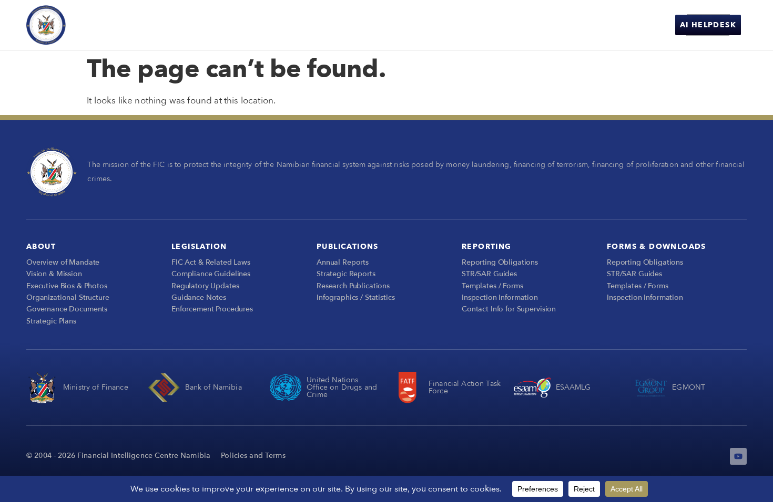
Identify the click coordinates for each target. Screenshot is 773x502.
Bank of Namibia (213, 387)
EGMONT (688, 387)
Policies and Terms (253, 456)
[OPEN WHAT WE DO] (416, 24)
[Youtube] (738, 456)
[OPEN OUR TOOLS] (562, 24)
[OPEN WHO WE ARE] (342, 24)
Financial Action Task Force (465, 387)
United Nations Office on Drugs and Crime (342, 387)
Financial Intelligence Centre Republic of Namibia (126, 24)
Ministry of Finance (95, 387)
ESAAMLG (573, 387)
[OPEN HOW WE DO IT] (496, 24)
